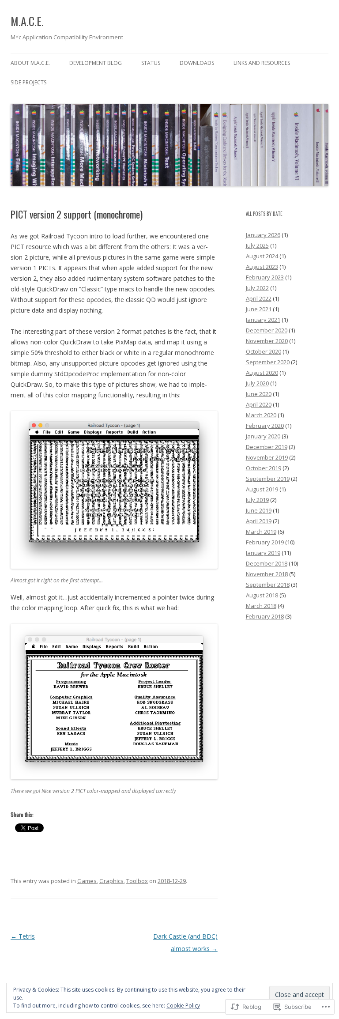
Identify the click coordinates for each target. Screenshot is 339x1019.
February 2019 (265, 542)
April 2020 (258, 404)
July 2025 (257, 245)
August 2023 (262, 267)
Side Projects (28, 82)
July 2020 (257, 383)
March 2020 (261, 415)
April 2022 (258, 298)
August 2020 (262, 373)
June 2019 (258, 510)
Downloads (197, 63)
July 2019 (257, 500)
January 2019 (263, 553)
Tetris (23, 936)
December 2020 (266, 330)
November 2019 (267, 457)
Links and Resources (262, 63)
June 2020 (258, 394)
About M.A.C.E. (30, 63)
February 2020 (265, 426)
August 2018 (262, 595)
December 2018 (266, 563)
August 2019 (262, 489)
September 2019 (268, 479)
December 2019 (266, 447)
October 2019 (263, 468)
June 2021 (258, 309)
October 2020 (263, 351)
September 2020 (268, 362)
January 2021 (263, 320)
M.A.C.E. (27, 21)
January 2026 (263, 235)
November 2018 (267, 574)
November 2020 (267, 341)
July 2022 (257, 288)
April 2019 (258, 521)
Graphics (111, 881)
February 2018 (265, 616)
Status (150, 63)
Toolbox (137, 881)
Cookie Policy (183, 1005)
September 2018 (268, 585)
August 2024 (262, 256)
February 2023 (265, 277)
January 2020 (263, 436)
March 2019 (261, 532)
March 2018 (261, 606)
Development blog (95, 63)
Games (87, 881)
